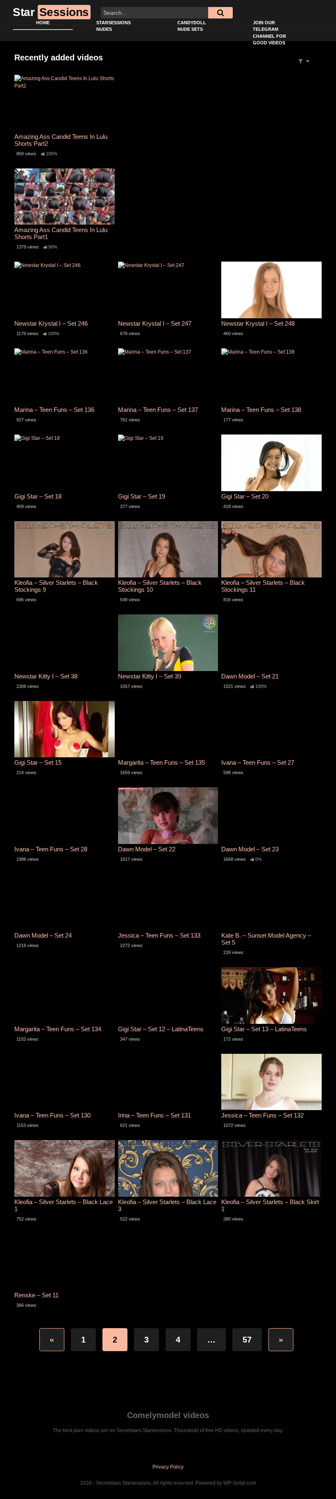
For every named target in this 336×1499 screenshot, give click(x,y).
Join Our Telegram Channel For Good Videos (269, 33)
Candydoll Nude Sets (191, 26)
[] (220, 12)
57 (247, 1339)
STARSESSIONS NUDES (113, 26)
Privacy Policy (168, 1467)
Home (43, 22)
